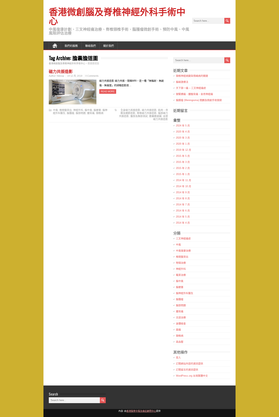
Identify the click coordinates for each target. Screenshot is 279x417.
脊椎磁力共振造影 (147, 113)
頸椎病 (99, 113)
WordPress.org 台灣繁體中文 (192, 375)
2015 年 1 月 (183, 174)
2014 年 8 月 (183, 198)
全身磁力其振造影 (130, 110)
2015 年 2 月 (183, 168)
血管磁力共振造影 (160, 118)
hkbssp (60, 76)
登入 (178, 357)
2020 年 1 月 (183, 143)
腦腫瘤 (70, 113)
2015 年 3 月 (183, 162)
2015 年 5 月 (183, 156)
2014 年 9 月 (183, 192)
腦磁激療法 (182, 81)
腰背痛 (91, 113)
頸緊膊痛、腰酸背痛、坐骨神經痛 (194, 94)
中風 (55, 110)
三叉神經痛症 (183, 238)
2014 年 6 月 (183, 210)
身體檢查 (181, 323)
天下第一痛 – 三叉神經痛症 (191, 88)
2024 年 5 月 (183, 125)
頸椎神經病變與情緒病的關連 (192, 75)
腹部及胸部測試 (139, 116)
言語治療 (181, 317)
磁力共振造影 (61, 71)
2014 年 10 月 (183, 186)
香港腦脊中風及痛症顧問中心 (141, 411)
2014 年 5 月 (183, 216)
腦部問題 (81, 113)
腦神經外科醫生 (184, 293)
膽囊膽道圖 (155, 116)
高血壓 (179, 341)
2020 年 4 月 (183, 131)
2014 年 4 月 (183, 222)
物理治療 (181, 262)
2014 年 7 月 (183, 204)
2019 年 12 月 (183, 149)
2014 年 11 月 (183, 180)
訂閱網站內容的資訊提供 (189, 363)
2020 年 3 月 (183, 137)
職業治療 (181, 275)
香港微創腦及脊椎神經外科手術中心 (117, 15)
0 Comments (92, 76)
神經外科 (78, 110)
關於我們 (108, 45)
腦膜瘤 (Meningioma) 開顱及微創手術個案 (199, 100)
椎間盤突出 (65, 110)
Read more (108, 91)
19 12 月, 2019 (74, 76)
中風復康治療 (183, 250)
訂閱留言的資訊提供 (187, 369)
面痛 (178, 329)
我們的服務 (71, 45)
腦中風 (88, 110)
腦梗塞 (97, 110)
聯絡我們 (90, 45)
